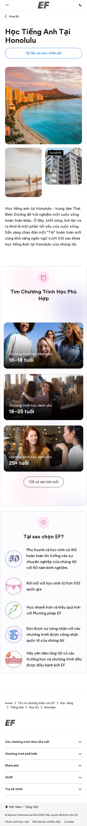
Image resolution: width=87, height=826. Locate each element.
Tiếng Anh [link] (17, 707)
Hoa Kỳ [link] (34, 707)
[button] (7, 5)
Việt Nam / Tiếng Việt (23, 807)
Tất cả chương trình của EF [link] (36, 703)
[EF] (43, 5)
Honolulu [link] (50, 707)
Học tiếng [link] (66, 703)
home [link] (8, 703)
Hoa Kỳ (14, 16)
